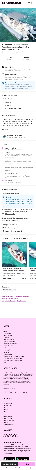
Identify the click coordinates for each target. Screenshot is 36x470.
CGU (4, 348)
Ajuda (5, 331)
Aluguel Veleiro (7, 416)
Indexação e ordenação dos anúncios (14, 356)
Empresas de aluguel (9, 341)
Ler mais (5, 129)
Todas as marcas (8, 424)
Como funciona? (8, 335)
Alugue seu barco (8, 339)
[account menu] (32, 2)
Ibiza (4, 407)
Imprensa (6, 337)
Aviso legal (6, 350)
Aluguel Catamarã (8, 420)
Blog (4, 362)
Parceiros (6, 352)
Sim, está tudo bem (8, 301)
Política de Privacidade (10, 343)
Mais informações (12, 220)
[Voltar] (2, 11)
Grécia (5, 411)
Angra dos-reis (7, 405)
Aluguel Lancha (7, 418)
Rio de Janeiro (7, 403)
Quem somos (7, 333)
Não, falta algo (21, 301)
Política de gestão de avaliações (12, 360)
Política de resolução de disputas (12, 358)
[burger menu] (29, 3)
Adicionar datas (10, 214)
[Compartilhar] (33, 11)
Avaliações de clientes (10, 388)
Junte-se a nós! (7, 354)
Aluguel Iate (6, 422)
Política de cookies (8, 345)
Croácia (5, 409)
